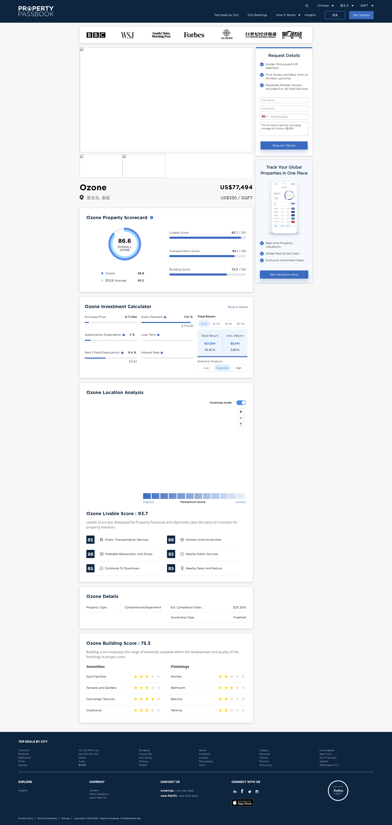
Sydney (22, 765)
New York (325, 754)
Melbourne (24, 757)
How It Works (286, 14)
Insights (310, 14)
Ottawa (263, 757)
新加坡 (82, 765)
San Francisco (328, 757)
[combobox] (265, 116)
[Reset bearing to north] (241, 424)
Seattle (324, 761)
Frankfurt (204, 754)
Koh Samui (145, 757)
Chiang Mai (145, 754)
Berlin (202, 750)
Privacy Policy (25, 818)
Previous (73, 100)
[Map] (166, 447)
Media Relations (99, 794)
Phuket (143, 765)
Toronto (264, 761)
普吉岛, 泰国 (98, 197)
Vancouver (265, 765)
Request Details (284, 145)
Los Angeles (327, 750)
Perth (21, 761)
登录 (335, 15)
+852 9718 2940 (188, 796)
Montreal (264, 754)
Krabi (82, 761)
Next (259, 100)
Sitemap (65, 818)
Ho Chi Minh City (89, 750)
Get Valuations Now (284, 274)
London (203, 757)
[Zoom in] (241, 412)
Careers (94, 790)
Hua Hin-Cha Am (89, 754)
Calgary (264, 750)
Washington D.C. (330, 765)
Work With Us (97, 797)
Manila (82, 757)
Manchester (206, 761)
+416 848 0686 (184, 790)
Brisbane (23, 754)
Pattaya (143, 761)
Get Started (361, 15)
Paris (202, 765)
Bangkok (144, 750)
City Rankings (257, 14)
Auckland (24, 750)
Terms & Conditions (47, 818)
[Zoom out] (241, 418)
